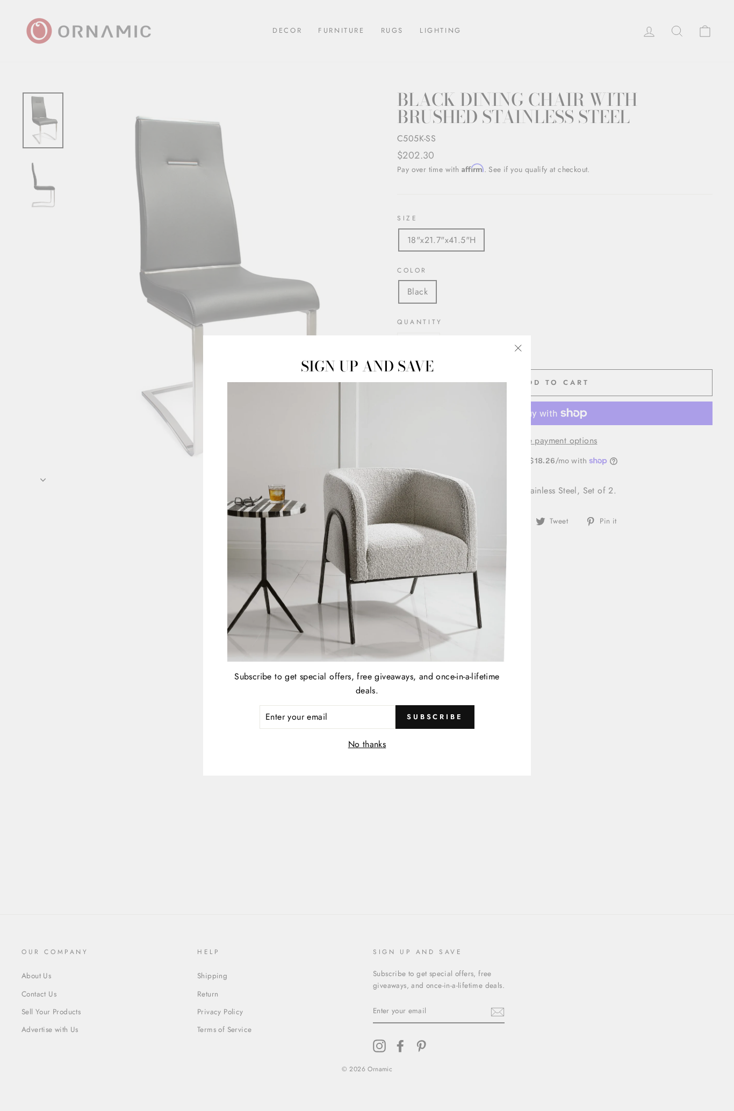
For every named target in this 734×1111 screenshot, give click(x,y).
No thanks (367, 743)
